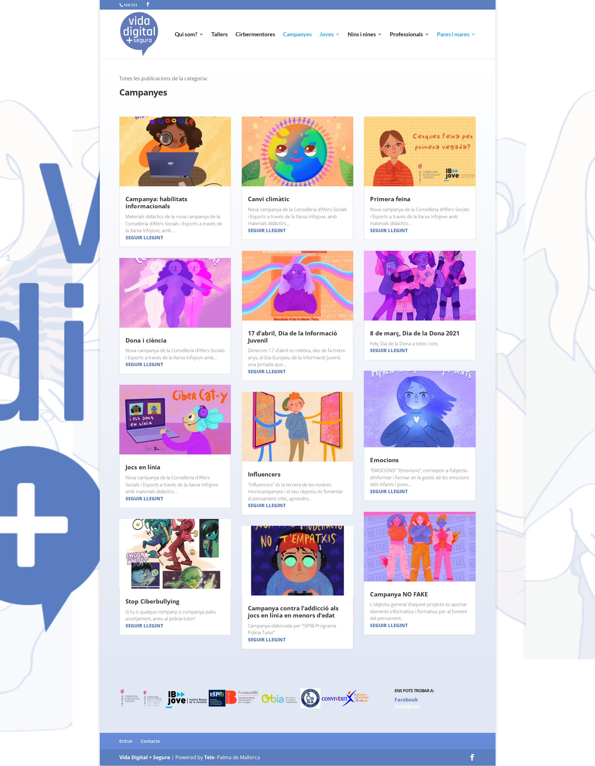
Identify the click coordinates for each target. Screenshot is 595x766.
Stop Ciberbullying (152, 601)
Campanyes (297, 35)
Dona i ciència (146, 340)
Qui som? (186, 35)
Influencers (264, 474)
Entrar (126, 741)
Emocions (384, 460)
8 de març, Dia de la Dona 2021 (415, 333)
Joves (327, 35)
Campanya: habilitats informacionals (156, 202)
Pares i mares (453, 35)
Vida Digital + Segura (144, 757)
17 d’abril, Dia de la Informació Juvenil (292, 336)
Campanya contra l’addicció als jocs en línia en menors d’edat (293, 611)
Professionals (406, 35)
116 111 (130, 4)
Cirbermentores (255, 35)
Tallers (219, 35)
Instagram (407, 706)
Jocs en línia (143, 467)
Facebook (406, 699)
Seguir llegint (144, 237)
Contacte (150, 741)
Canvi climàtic (268, 199)
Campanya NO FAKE (399, 594)
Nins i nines (362, 35)
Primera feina (390, 199)
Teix (209, 757)
